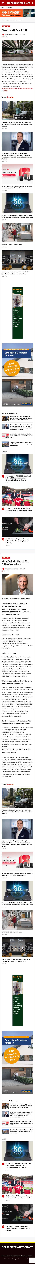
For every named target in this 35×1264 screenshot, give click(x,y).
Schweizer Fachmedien (12, 34)
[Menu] (3, 3)
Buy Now (9, 7)
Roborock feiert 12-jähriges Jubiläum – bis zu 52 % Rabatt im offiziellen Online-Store (21, 435)
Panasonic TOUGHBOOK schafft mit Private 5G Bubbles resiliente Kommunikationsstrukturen (18, 478)
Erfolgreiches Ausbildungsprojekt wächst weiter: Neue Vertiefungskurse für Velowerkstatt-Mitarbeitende (21, 418)
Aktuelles (6, 26)
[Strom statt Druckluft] (17, 50)
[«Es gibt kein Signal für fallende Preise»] (17, 584)
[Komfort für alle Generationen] (17, 232)
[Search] (32, 3)
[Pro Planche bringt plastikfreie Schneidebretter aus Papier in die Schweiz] (17, 527)
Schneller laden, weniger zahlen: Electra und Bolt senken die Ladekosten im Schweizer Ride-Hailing (17, 124)
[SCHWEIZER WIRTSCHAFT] (18, 3)
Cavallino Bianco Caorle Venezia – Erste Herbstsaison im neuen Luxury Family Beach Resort (21, 444)
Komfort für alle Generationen (12, 244)
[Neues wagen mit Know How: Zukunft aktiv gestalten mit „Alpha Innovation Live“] (17, 260)
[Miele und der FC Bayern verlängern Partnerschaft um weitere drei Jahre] (17, 496)
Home (3, 7)
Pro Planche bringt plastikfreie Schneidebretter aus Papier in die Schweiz (18, 541)
